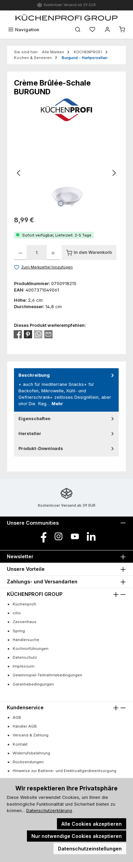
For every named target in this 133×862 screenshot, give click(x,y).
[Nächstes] (114, 173)
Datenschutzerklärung (49, 810)
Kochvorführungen (30, 648)
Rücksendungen (28, 762)
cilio (17, 613)
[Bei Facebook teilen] (18, 334)
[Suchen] (77, 29)
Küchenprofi (24, 604)
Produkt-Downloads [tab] (40, 448)
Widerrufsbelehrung (31, 753)
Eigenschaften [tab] (34, 418)
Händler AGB (25, 726)
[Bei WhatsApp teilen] (38, 334)
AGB (17, 717)
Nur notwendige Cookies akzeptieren (76, 836)
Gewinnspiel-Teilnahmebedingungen (47, 675)
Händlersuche (26, 639)
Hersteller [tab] (29, 433)
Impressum (23, 666)
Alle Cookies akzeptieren (91, 824)
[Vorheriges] (19, 173)
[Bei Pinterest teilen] (28, 334)
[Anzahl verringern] (20, 252)
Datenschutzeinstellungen (90, 848)
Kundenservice (25, 707)
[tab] (66, 389)
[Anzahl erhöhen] (53, 252)
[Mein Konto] (107, 29)
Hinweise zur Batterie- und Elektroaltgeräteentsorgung (64, 770)
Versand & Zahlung (30, 735)
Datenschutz (25, 657)
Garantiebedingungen (33, 684)
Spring (19, 631)
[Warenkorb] (122, 29)
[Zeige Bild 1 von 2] (61, 203)
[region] (66, 173)
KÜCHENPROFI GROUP (34, 594)
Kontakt (20, 744)
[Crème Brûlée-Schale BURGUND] (66, 173)
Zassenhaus (24, 621)
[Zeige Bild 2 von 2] (72, 203)
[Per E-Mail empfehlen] (48, 334)
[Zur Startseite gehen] (66, 17)
